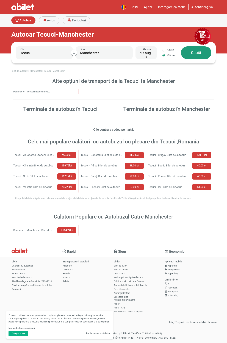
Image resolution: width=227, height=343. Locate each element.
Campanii (16, 289)
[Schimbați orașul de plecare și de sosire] (74, 53)
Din (22, 49)
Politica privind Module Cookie (129, 281)
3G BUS (66, 277)
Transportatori (19, 273)
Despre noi (119, 273)
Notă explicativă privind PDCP (128, 277)
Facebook (172, 287)
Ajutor (148, 7)
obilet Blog (172, 295)
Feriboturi (78, 20)
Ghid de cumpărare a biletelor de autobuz (32, 285)
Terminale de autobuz (22, 277)
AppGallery (172, 273)
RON (135, 7)
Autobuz (25, 20)
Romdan (67, 273)
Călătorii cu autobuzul (22, 265)
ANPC (117, 303)
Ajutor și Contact (122, 293)
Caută (196, 52)
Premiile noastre (122, 289)
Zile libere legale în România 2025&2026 (32, 281)
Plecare (147, 49)
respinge (105, 322)
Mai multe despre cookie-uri (22, 328)
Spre (82, 49)
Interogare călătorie (172, 7)
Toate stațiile (18, 269)
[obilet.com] (31, 10)
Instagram (172, 291)
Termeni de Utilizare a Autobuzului (130, 285)
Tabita (66, 281)
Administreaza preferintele (98, 333)
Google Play (173, 269)
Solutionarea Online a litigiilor (128, 311)
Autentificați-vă (202, 7)
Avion (50, 20)
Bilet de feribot (121, 269)
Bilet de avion (120, 265)
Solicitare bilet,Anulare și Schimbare (124, 298)
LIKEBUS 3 (68, 269)
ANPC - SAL (119, 307)
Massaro (67, 265)
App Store (172, 265)
